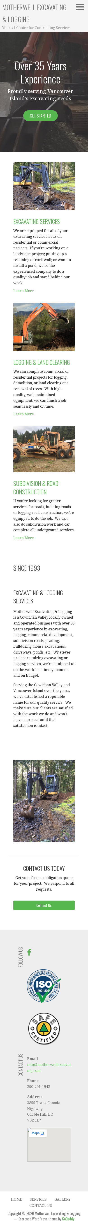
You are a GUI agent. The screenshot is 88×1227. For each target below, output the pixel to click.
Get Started (40, 116)
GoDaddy (68, 1219)
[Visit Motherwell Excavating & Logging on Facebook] (29, 954)
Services (38, 1199)
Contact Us (40, 1205)
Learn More (23, 291)
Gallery (62, 1199)
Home (16, 1199)
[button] (81, 7)
